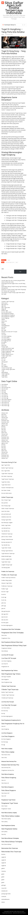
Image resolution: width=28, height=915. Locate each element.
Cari (2, 269)
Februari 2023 (4, 434)
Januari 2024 (4, 419)
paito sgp (3, 605)
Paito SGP (3, 796)
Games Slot (4, 321)
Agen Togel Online (5, 307)
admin (2, 34)
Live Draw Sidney (5, 337)
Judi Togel (3, 330)
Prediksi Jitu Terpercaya (6, 586)
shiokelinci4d (4, 891)
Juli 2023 (3, 426)
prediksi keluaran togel (6, 349)
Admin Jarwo (4, 303)
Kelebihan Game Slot (6, 517)
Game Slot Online (5, 511)
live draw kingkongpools (7, 625)
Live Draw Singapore (6, 339)
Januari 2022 (4, 453)
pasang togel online (6, 893)
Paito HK (3, 780)
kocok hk (3, 594)
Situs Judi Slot (4, 502)
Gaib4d (3, 319)
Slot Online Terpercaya (6, 476)
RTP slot (3, 360)
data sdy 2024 (4, 619)
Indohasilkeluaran (5, 325)
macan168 (3, 888)
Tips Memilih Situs (5, 531)
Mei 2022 (3, 447)
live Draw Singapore (6, 739)
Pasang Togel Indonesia (7, 550)
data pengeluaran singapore (7, 316)
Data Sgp (3, 392)
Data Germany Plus (5, 387)
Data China (4, 386)
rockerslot (3, 896)
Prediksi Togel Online (6, 355)
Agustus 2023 (4, 425)
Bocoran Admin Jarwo (6, 493)
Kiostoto (3, 333)
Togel (9, 260)
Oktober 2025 (4, 413)
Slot (2, 363)
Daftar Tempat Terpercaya (7, 508)
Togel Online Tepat (5, 562)
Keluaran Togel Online (6, 583)
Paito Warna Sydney (6, 818)
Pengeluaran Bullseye (6, 648)
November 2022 (5, 438)
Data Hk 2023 (4, 389)
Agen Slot (3, 306)
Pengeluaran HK (5, 666)
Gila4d (2, 322)
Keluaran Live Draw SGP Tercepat (9, 331)
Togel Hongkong (5, 374)
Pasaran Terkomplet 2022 (7, 487)
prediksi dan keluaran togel (7, 348)
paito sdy (3, 603)
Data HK (3, 726)
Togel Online (4, 375)
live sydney (3, 342)
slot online (3, 364)
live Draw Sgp (4, 742)
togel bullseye (4, 372)
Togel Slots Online (5, 482)
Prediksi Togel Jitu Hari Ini (7, 354)
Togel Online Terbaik (6, 547)
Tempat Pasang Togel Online (8, 369)
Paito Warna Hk (5, 402)
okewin (3, 902)
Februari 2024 (4, 417)
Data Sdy (3, 390)
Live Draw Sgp (4, 398)
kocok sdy (3, 600)
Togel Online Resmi (5, 484)
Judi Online (3, 327)
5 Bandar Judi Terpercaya (7, 698)
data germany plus (5, 611)
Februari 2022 (4, 452)
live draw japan (4, 622)
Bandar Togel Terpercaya (7, 468)
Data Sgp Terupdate (6, 676)
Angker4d (3, 309)
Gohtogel (3, 324)
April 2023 (3, 431)
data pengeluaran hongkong (8, 315)
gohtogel (3, 885)
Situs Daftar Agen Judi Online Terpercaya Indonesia (14, 8)
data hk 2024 (4, 617)
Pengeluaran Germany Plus (7, 770)
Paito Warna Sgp (5, 405)
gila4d (2, 874)
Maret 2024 (4, 416)
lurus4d (3, 343)
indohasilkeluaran (5, 899)
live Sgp (3, 744)
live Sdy (3, 713)
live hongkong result (6, 340)
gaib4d (3, 868)
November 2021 (5, 456)
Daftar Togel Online (6, 525)
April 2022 (3, 449)
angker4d (3, 857)
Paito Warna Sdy (5, 404)
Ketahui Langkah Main (6, 559)
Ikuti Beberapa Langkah (6, 522)
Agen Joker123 (4, 304)
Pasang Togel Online (6, 519)
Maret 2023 (4, 432)
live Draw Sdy (4, 710)
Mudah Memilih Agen (6, 556)
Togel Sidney (4, 377)
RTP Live (3, 358)
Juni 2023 (3, 428)
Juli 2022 (3, 444)
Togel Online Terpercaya (7, 473)
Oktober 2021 (4, 458)
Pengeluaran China (5, 638)
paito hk (3, 608)
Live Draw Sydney (5, 708)
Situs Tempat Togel (6, 500)
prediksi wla (4, 357)
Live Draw (3, 334)
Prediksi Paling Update (6, 580)
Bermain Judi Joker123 (6, 542)
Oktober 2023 (4, 423)
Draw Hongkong (5, 318)
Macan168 (3, 345)
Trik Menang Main (5, 567)
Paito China (4, 757)
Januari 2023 (4, 435)
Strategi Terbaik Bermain (7, 539)
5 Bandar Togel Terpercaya (7, 301)
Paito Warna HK (5, 783)
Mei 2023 (3, 429)
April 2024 (3, 414)
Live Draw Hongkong (6, 336)
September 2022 (5, 441)
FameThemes (23, 912)
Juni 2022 (3, 446)
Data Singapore (5, 679)
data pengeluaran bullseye (7, 313)
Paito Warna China (5, 401)
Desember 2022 (5, 437)
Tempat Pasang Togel (6, 368)
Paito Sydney (4, 821)
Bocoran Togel (4, 591)
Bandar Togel (4, 310)
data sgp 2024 (4, 614)
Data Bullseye (4, 384)
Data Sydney (4, 831)
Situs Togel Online (5, 470)
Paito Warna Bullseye (6, 399)
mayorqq (3, 871)
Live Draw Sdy (4, 396)
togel (17, 262)
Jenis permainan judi (6, 514)
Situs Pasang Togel (5, 505)
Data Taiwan (4, 393)
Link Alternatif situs (5, 528)
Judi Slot (3, 328)
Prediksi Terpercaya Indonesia (8, 577)
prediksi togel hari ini (6, 352)
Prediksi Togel (4, 588)
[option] (14, 25)
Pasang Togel (4, 346)
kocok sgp (3, 597)
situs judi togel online (18, 70)
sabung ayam (4, 361)
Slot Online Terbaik (5, 490)
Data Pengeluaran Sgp (6, 682)
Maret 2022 (4, 450)
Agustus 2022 (4, 443)
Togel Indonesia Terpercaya (7, 553)
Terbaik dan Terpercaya (6, 533)
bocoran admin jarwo (6, 312)
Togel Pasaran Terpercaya (7, 479)
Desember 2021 (5, 455)
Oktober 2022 (4, 440)
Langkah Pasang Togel (6, 564)
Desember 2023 (5, 420)
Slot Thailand (4, 366)
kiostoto (3, 854)
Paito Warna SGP (5, 793)
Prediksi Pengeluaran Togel (7, 351)
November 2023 (5, 422)
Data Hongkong (5, 729)
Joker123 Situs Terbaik (6, 536)
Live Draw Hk (4, 395)
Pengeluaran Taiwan (6, 808)
